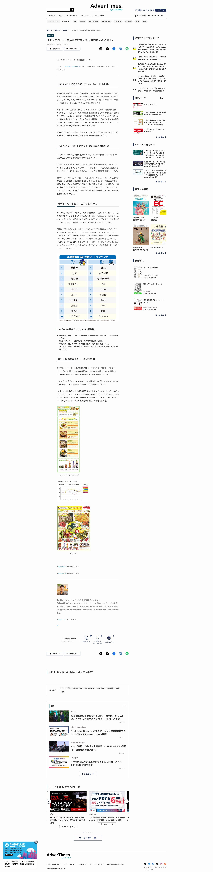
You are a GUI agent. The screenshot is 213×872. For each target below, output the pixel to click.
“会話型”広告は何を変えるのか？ (139, 219)
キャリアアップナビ (150, 104)
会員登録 (151, 10)
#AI (75, 21)
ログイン (161, 10)
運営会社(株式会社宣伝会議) (115, 864)
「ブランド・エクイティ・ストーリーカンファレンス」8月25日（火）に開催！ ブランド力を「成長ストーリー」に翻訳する (155, 154)
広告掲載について (140, 10)
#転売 (144, 21)
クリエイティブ (85, 16)
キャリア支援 (99, 16)
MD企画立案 (62, 567)
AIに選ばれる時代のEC (155, 219)
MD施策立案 (62, 573)
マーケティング (71, 16)
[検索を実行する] (72, 10)
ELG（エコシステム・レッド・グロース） (154, 301)
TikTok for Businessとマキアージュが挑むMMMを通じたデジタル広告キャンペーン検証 (98, 732)
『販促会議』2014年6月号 (72, 66)
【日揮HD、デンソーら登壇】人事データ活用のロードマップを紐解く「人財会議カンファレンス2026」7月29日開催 (155, 173)
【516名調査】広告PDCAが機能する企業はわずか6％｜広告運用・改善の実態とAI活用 (107, 818)
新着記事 (52, 16)
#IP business (106, 21)
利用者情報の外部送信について (56, 868)
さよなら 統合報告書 (150, 268)
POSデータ (61, 620)
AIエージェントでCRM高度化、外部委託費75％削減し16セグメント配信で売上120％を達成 (68, 820)
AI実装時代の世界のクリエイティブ (141, 248)
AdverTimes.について (54, 864)
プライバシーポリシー (96, 864)
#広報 (137, 21)
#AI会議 (82, 21)
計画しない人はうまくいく (152, 284)
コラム (60, 16)
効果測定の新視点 (157, 247)
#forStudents (93, 21)
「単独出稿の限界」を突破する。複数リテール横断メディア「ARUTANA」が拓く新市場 (155, 122)
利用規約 (72, 864)
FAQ (65, 864)
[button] (101, 48)
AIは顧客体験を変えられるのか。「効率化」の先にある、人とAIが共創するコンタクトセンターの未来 (97, 717)
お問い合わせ (83, 864)
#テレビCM (118, 21)
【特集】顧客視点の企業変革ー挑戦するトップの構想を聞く (155, 113)
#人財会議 (128, 21)
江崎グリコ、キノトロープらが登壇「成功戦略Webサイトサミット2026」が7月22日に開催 (155, 164)
